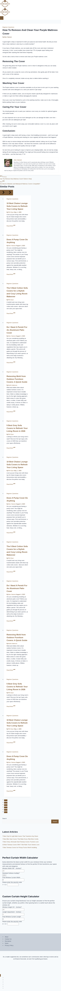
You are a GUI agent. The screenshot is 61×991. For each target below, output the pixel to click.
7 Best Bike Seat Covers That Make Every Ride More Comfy (20, 839)
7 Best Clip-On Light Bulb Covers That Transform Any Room (20, 836)
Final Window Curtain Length (11, 917)
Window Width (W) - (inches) (12, 868)
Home (6, 943)
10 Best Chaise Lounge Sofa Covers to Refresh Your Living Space (17, 206)
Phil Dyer (11, 212)
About (6, 937)
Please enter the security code (12, 882)
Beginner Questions (8, 27)
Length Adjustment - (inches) (11, 912)
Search (4, 818)
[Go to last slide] (3, 192)
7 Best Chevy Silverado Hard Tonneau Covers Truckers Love (20, 842)
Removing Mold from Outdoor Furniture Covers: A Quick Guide (17, 379)
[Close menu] (0, 975)
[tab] (5, 800)
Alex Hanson (12, 245)
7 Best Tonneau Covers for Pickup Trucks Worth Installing (19, 847)
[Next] (10, 192)
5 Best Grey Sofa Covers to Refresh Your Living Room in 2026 (17, 428)
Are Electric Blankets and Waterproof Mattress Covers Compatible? (20, 183)
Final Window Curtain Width (11, 877)
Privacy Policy (9, 945)
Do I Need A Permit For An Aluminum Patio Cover (17, 330)
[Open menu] (1, 18)
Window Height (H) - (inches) (12, 907)
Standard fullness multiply (11, 873)
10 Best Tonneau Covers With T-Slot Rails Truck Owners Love (20, 844)
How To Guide (7, 984)
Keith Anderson (12, 385)
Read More (11, 226)
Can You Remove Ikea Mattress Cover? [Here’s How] (16, 178)
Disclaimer (8, 941)
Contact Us (8, 939)
